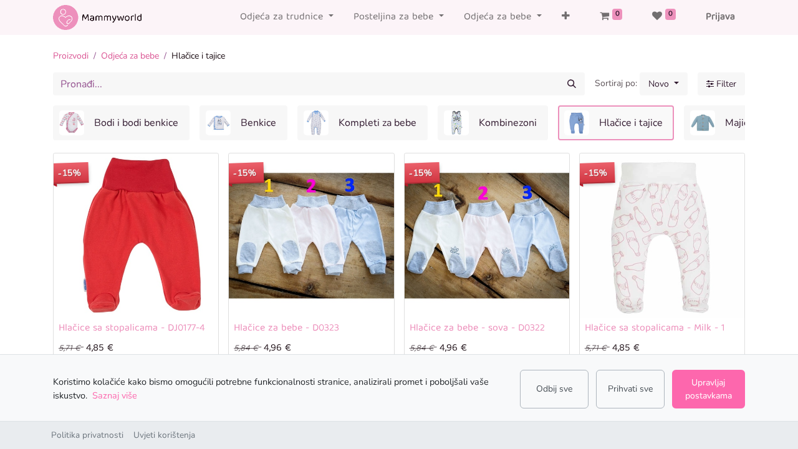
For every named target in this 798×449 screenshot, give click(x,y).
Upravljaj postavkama (708, 389)
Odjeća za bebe (130, 56)
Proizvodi (71, 56)
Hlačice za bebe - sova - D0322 (477, 328)
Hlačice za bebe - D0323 (286, 328)
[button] (566, 17)
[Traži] (572, 83)
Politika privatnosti (87, 435)
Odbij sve (554, 389)
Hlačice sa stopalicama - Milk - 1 (655, 328)
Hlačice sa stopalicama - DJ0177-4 (132, 328)
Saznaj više (114, 395)
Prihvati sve (630, 389)
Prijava (720, 17)
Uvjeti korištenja (164, 435)
